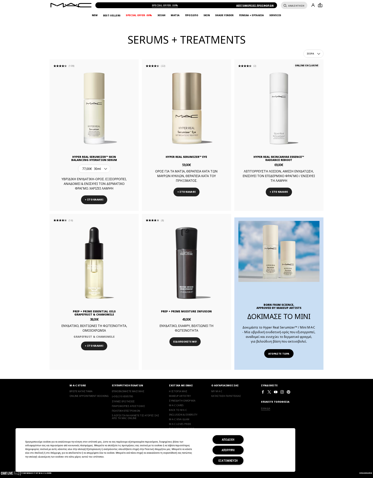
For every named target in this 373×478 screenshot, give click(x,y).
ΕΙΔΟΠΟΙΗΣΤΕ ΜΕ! (185, 341)
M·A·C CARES (176, 405)
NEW (95, 15)
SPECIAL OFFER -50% (165, 5)
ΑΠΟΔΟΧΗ (228, 439)
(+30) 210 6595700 (122, 396)
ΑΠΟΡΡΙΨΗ (228, 450)
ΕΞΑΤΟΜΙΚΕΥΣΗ (228, 460)
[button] (318, 54)
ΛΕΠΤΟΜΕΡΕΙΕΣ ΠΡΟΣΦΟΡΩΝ (255, 5)
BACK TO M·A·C (178, 410)
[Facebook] (263, 392)
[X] (269, 392)
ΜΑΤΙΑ (175, 15)
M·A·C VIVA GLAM (179, 419)
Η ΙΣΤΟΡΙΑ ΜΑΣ (178, 391)
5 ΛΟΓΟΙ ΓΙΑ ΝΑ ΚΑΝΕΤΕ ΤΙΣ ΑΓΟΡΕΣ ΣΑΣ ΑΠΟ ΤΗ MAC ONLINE (135, 417)
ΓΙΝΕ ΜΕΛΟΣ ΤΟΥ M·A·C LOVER (36, 473)
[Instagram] (282, 392)
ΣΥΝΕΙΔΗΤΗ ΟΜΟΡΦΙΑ (182, 400)
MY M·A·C (216, 391)
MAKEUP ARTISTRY (180, 396)
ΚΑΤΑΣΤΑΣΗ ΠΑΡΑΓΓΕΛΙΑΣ (226, 396)
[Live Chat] (10, 473)
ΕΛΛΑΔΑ (265, 408)
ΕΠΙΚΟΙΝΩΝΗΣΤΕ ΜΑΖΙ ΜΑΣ (128, 391)
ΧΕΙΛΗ (162, 15)
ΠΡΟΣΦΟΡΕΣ (365, 473)
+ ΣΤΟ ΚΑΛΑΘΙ (94, 199)
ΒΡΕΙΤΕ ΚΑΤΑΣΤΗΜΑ (81, 391)
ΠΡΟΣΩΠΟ (191, 15)
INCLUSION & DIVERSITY (183, 414)
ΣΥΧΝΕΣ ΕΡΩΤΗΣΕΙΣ (123, 401)
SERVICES (275, 15)
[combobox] (313, 54)
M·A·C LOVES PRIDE (180, 424)
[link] (94, 108)
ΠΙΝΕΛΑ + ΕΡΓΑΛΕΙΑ (251, 15)
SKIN (207, 15)
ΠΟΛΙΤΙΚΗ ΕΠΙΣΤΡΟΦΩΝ (126, 410)
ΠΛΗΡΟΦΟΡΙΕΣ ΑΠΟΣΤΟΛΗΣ (128, 406)
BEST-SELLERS (112, 15)
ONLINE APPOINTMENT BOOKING (89, 396)
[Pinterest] (288, 392)
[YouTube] (275, 392)
